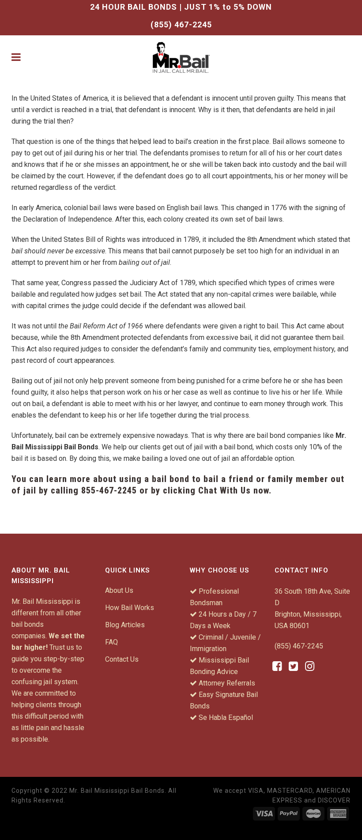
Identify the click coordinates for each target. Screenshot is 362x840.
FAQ (111, 642)
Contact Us (122, 659)
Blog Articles (125, 625)
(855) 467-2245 (181, 24)
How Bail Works (129, 607)
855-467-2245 (109, 490)
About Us (119, 590)
